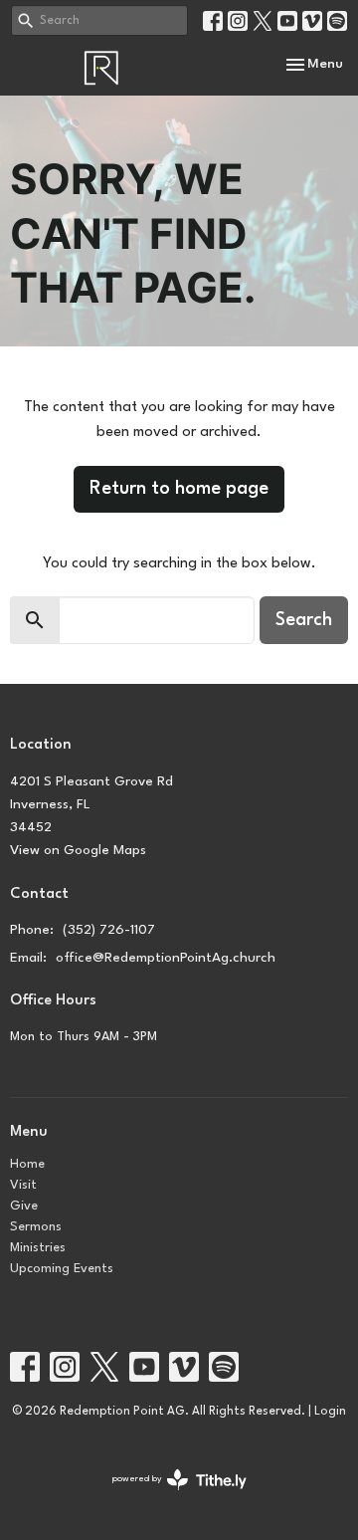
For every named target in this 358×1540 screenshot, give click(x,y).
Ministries (38, 1247)
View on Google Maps (78, 850)
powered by (168, 1496)
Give (24, 1206)
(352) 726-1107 (109, 930)
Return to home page (179, 489)
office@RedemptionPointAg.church (165, 958)
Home (27, 1164)
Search (303, 620)
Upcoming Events (61, 1268)
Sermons (36, 1226)
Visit (23, 1185)
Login (330, 1412)
